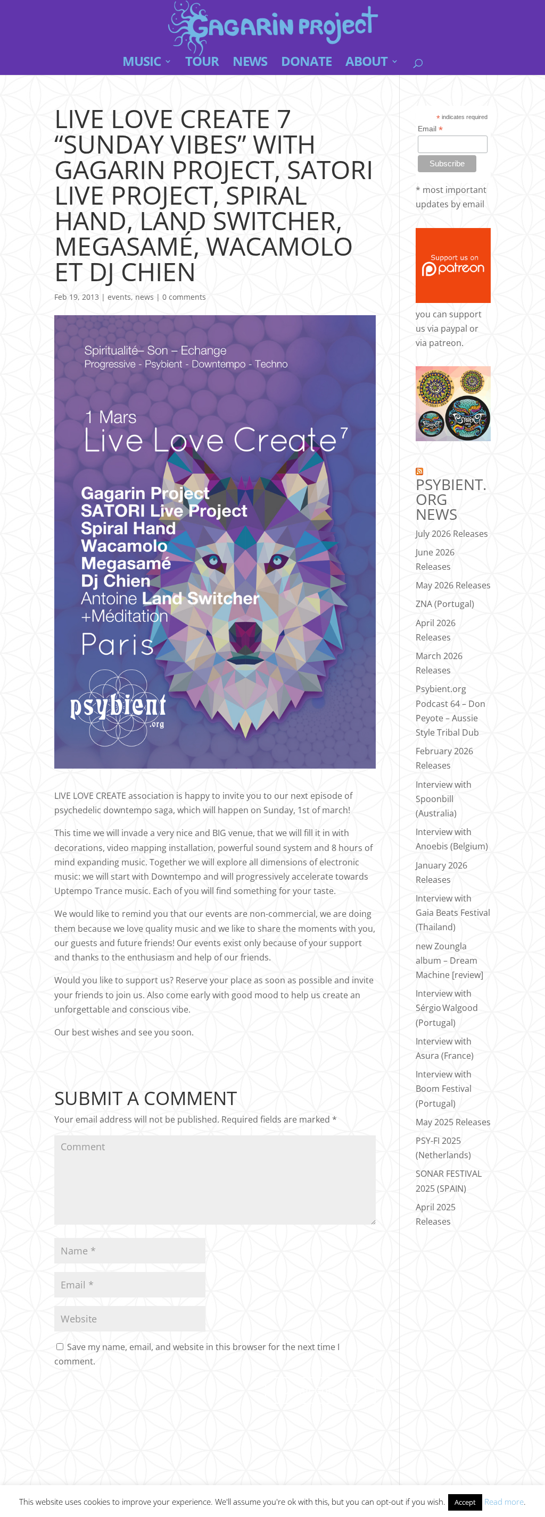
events (119, 297)
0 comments (184, 297)
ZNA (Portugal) (445, 604)
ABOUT (366, 63)
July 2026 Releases (452, 534)
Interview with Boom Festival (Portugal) (444, 1088)
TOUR (202, 63)
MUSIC (141, 63)
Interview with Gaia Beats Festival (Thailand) (453, 912)
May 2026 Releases (453, 585)
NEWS (250, 63)
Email (430, 129)
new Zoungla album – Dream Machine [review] (449, 960)
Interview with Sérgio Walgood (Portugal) (447, 1008)
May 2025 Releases (453, 1122)
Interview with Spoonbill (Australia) (444, 799)
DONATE (306, 63)
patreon (445, 343)
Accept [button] (465, 1502)
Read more (504, 1501)
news (144, 297)
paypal (454, 328)
